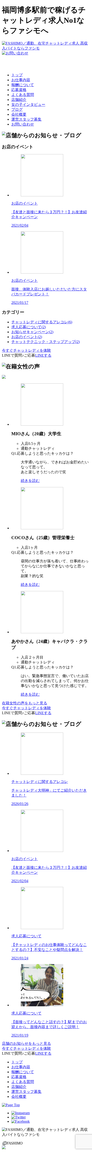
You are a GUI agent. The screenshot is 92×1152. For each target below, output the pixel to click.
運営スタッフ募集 (26, 119)
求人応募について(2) (28, 327)
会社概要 (18, 114)
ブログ (17, 109)
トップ (17, 75)
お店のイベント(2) (26, 337)
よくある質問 (22, 95)
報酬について (22, 85)
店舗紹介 (18, 100)
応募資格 (18, 90)
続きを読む (30, 481)
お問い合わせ (22, 124)
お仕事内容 (20, 80)
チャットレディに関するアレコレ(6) (41, 322)
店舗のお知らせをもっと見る (26, 1043)
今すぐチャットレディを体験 (26, 350)
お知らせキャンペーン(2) (32, 332)
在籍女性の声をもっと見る (24, 703)
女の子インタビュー (28, 105)
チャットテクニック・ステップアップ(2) (45, 342)
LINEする (43, 355)
